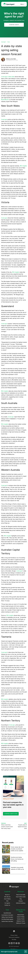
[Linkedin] (12, 943)
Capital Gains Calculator (7, 921)
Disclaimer (13, 949)
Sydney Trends (20, 919)
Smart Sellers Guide (20, 896)
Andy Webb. (13, 58)
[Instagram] (19, 943)
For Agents (7, 903)
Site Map (14, 939)
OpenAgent (3, 41)
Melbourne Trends (20, 923)
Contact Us (7, 905)
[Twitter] (16, 943)
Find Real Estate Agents (7, 919)
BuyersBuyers (5, 99)
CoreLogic (4, 119)
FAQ (7, 901)
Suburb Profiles (20, 916)
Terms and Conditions (14, 937)
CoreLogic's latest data (7, 76)
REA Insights (23, 166)
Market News (20, 914)
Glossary (21, 901)
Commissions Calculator (7, 915)
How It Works (7, 898)
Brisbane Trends (21, 921)
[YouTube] (14, 943)
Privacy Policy (14, 935)
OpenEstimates (7, 913)
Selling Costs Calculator (7, 917)
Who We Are (7, 896)
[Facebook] (9, 943)
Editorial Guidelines (20, 903)
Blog (21, 898)
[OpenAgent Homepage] (9, 4)
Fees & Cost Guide (20, 894)
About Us (7, 894)
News (8, 41)
